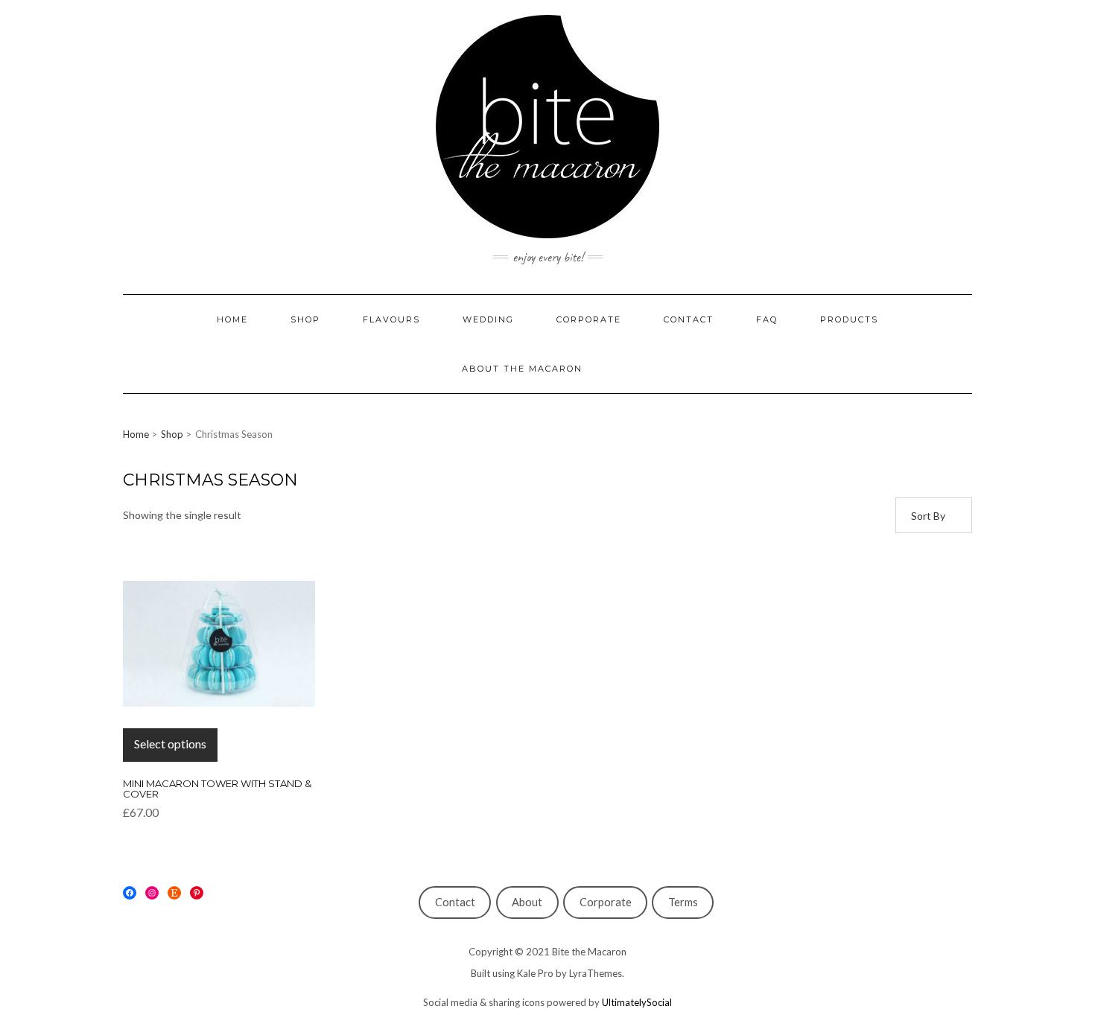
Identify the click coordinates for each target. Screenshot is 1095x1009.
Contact (455, 902)
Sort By (928, 515)
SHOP (305, 319)
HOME (232, 319)
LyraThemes (595, 973)
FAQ (767, 319)
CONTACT (689, 319)
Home (136, 434)
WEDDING (488, 319)
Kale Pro (535, 973)
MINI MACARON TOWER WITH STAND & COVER (217, 788)
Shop (172, 434)
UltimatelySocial (637, 1002)
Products (849, 319)
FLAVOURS (391, 319)
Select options (170, 743)
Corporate (606, 902)
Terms (683, 902)
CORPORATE (588, 319)
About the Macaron (522, 368)
